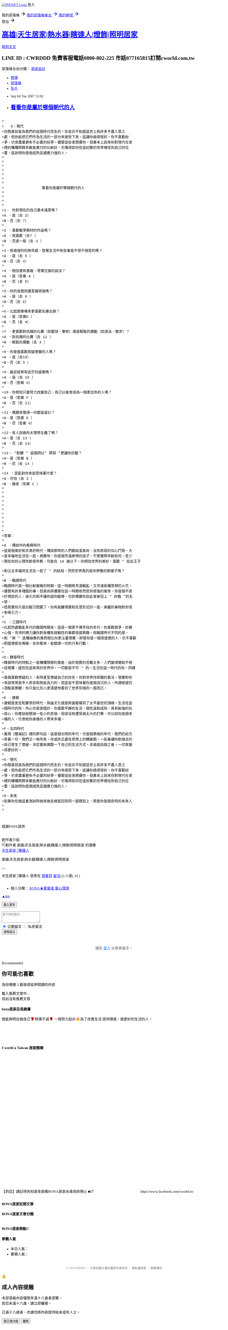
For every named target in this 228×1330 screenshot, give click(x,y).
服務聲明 (156, 1268)
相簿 (14, 78)
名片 (14, 88)
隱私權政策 (139, 1268)
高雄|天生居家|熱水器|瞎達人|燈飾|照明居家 (70, 34)
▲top (6, 896)
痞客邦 (47, 876)
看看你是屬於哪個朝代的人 (43, 107)
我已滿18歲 (11, 1321)
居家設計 (38, 69)
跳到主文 (9, 47)
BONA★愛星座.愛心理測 (49, 888)
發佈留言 (9, 932)
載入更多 (9, 904)
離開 (25, 1321)
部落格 (16, 83)
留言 (56, 876)
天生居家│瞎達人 (15, 850)
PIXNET (81, 1268)
